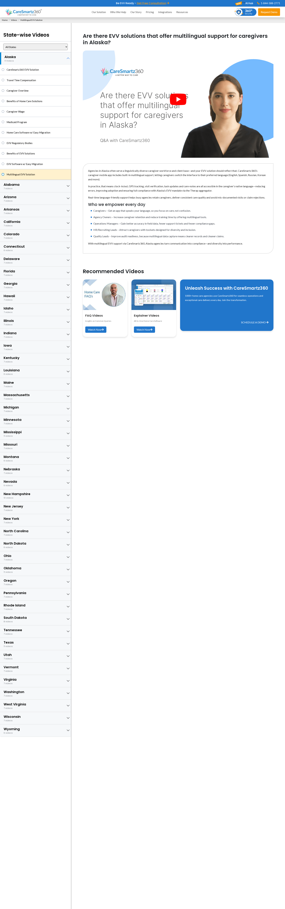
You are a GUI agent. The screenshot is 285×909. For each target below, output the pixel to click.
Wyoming (12, 730)
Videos (14, 20)
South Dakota (15, 619)
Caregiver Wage (16, 111)
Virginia (10, 681)
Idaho (8, 310)
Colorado (11, 236)
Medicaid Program (17, 122)
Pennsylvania (15, 594)
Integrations (165, 12)
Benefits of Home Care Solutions (24, 101)
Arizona (10, 198)
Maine (9, 384)
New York (11, 520)
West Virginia (15, 706)
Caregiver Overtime (18, 90)
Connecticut (14, 248)
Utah (8, 656)
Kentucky (11, 359)
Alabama (11, 186)
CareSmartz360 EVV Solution (23, 69)
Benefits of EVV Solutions (21, 153)
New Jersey (13, 508)
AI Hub (249, 3)
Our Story (136, 12)
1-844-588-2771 (270, 3)
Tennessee (13, 631)
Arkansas (11, 211)
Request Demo (269, 12)
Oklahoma (12, 570)
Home (5, 20)
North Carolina (16, 532)
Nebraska (12, 471)
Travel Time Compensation (21, 80)
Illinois (9, 322)
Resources (182, 12)
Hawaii (9, 297)
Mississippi (13, 434)
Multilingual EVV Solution (21, 174)
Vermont (11, 669)
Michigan (11, 409)
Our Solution (99, 12)
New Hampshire (17, 495)
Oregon (10, 582)
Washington (14, 693)
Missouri (10, 446)
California (12, 223)
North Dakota (15, 545)
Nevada (10, 483)
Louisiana (12, 372)
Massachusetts (17, 396)
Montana (11, 458)
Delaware (12, 260)
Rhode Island (14, 607)
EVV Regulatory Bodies (19, 143)
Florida (9, 273)
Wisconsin (12, 718)
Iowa (8, 347)
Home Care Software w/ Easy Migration (28, 132)
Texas (9, 644)
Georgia (10, 285)
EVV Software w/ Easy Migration (25, 163)
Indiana (10, 335)
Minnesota (12, 421)
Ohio (8, 557)
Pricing (150, 12)
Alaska (10, 58)
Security (248, 12)
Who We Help (118, 12)
